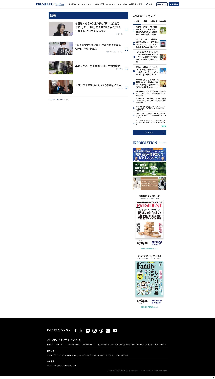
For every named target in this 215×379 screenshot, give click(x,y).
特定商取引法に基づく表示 (124, 345)
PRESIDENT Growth (54, 355)
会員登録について (88, 345)
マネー (90, 4)
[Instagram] (94, 331)
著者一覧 (59, 345)
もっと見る (148, 132)
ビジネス (81, 4)
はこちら (149, 248)
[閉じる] (213, 377)
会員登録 (175, 4)
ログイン (163, 4)
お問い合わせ (159, 345)
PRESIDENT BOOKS (98, 355)
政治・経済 (99, 4)
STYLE (85, 355)
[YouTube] (115, 330)
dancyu (77, 355)
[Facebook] (75, 330)
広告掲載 (140, 345)
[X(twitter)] (81, 330)
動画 (140, 4)
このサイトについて (72, 345)
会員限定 (132, 4)
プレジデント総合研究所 (54, 366)
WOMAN (68, 355)
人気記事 (72, 4)
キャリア (110, 4)
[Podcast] (108, 331)
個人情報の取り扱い (105, 345)
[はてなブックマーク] (88, 331)
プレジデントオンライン (56, 99)
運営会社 (149, 345)
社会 (125, 4)
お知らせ (50, 345)
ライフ (118, 4)
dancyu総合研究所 (71, 366)
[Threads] (101, 331)
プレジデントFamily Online (118, 355)
